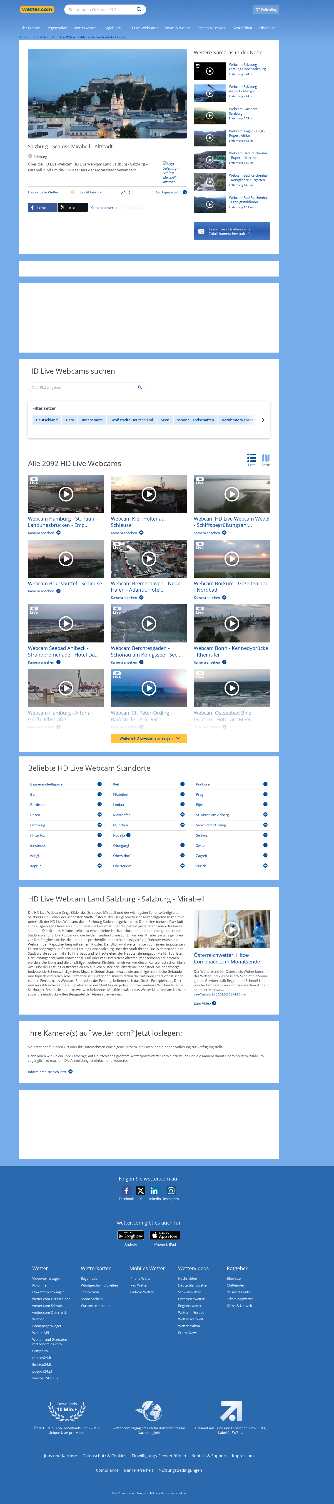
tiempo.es (40, 1350)
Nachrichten (187, 1278)
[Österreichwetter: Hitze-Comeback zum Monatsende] (232, 928)
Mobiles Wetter (147, 1268)
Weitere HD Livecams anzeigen (146, 738)
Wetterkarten (96, 1268)
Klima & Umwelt (239, 1305)
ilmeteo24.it (41, 1364)
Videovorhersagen (46, 1278)
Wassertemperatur (95, 1305)
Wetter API (40, 1332)
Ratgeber (237, 1268)
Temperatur (90, 1292)
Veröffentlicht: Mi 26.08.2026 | (220, 994)
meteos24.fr (41, 1357)
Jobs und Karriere (60, 1455)
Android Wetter (142, 1292)
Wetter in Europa (191, 1312)
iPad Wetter (139, 1285)
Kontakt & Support (209, 1455)
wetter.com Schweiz (47, 1305)
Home (23, 37)
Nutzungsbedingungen (180, 1470)
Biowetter (234, 1278)
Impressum (243, 1455)
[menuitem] (31, 27)
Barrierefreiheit (138, 1470)
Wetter (40, 1268)
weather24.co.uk (45, 1378)
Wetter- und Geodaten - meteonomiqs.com (50, 1341)
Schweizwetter (189, 1292)
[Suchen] (138, 10)
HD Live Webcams (41, 37)
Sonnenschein (92, 1299)
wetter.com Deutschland (51, 1299)
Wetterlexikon (189, 1326)
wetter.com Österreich (49, 1312)
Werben (38, 1319)
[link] (31, 28)
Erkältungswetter (240, 1299)
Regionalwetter (190, 1305)
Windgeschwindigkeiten (99, 1285)
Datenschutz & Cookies (104, 1455)
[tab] (254, 460)
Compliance (107, 1470)
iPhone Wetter (141, 1278)
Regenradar (90, 1278)
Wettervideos (193, 1268)
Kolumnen (40, 1285)
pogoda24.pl (42, 1371)
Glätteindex (236, 1285)
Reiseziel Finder (239, 1292)
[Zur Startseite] (37, 9)
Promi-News (187, 1332)
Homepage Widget (46, 1326)
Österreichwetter (191, 1299)
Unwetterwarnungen (48, 1292)
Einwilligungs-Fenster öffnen (159, 1455)
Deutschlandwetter (193, 1285)
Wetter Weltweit (190, 1319)
